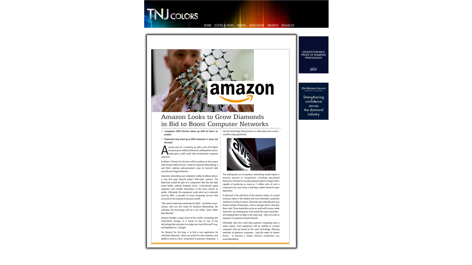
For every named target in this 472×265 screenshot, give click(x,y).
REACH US (288, 25)
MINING (242, 25)
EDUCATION (256, 25)
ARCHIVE (273, 25)
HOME (207, 25)
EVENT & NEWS (224, 25)
